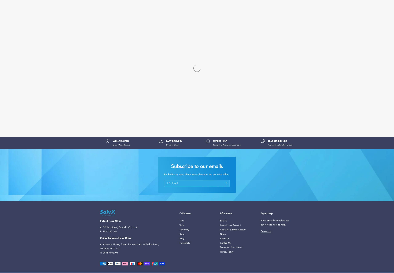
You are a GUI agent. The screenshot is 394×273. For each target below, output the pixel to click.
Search (223, 220)
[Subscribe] (226, 183)
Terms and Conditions (231, 247)
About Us (224, 238)
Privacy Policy (226, 251)
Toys (181, 220)
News (223, 234)
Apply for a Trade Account (233, 229)
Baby (181, 234)
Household (184, 243)
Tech (181, 225)
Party (181, 238)
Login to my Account (230, 225)
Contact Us (225, 243)
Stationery (184, 229)
